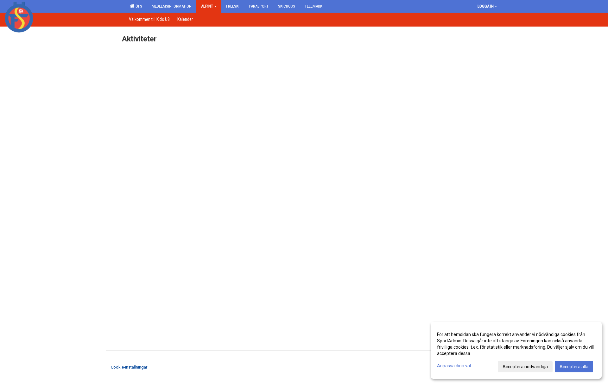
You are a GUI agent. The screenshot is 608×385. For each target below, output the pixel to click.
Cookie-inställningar (129, 367)
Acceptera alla (574, 366)
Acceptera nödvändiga (525, 366)
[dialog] (516, 350)
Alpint (207, 6)
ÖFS (138, 6)
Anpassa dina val (454, 365)
